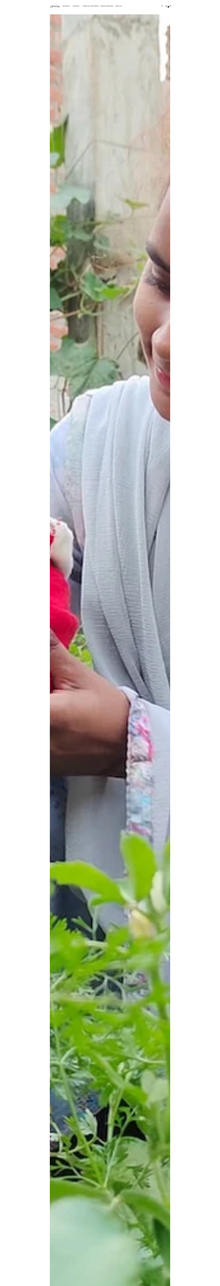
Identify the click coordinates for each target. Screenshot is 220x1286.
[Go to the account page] (165, 6)
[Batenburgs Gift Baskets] (55, 6)
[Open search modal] (162, 6)
